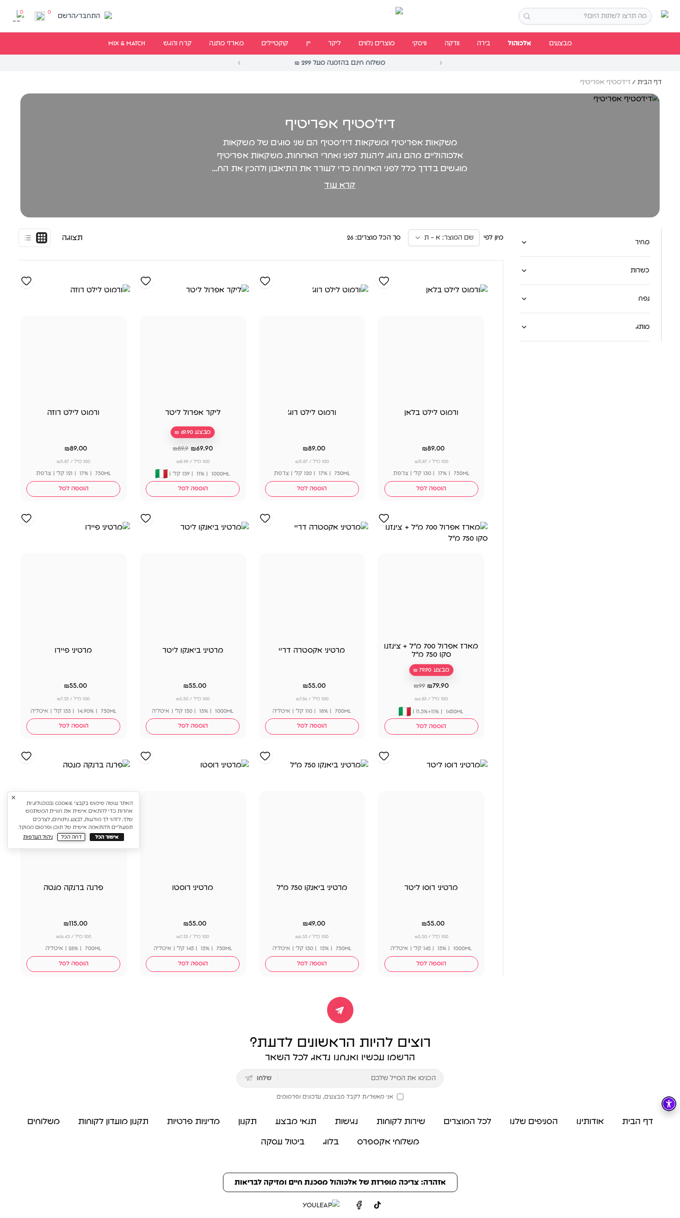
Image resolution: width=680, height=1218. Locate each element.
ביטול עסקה (282, 1142)
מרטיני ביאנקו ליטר (192, 650)
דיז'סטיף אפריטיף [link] (605, 82)
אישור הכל (106, 837)
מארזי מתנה (226, 43)
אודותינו (590, 1122)
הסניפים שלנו (534, 1122)
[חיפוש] (527, 16)
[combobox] (585, 16)
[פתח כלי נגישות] (668, 1103)
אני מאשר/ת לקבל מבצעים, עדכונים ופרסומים (335, 1097)
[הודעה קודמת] (239, 63)
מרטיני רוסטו (192, 887)
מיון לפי (493, 238)
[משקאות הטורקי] (340, 16)
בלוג (331, 1142)
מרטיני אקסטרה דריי (311, 650)
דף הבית (649, 82)
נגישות (346, 1122)
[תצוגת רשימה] (28, 238)
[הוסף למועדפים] (384, 280)
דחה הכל (71, 837)
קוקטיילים (274, 43)
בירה (483, 43)
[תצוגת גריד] (42, 238)
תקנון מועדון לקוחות (113, 1122)
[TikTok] (377, 1205)
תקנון (247, 1122)
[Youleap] (319, 1205)
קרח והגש (177, 43)
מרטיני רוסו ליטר (431, 887)
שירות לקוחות (401, 1122)
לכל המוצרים (467, 1122)
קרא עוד (339, 185)
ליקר (334, 43)
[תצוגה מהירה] (386, 389)
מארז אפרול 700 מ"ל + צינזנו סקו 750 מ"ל (431, 650)
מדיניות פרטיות (193, 1122)
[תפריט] (663, 16)
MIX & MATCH (126, 43)
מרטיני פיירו (73, 650)
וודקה (452, 43)
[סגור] (13, 797)
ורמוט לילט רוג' (312, 412)
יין (308, 43)
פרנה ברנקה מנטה (73, 887)
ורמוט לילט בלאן (431, 412)
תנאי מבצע (295, 1122)
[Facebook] (359, 1205)
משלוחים (43, 1122)
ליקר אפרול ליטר (193, 412)
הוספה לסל (431, 489)
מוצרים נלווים (377, 43)
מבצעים (560, 43)
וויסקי (419, 43)
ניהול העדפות (38, 837)
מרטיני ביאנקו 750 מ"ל (312, 887)
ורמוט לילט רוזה (73, 412)
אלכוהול (519, 43)
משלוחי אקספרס (388, 1142)
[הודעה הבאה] (441, 63)
